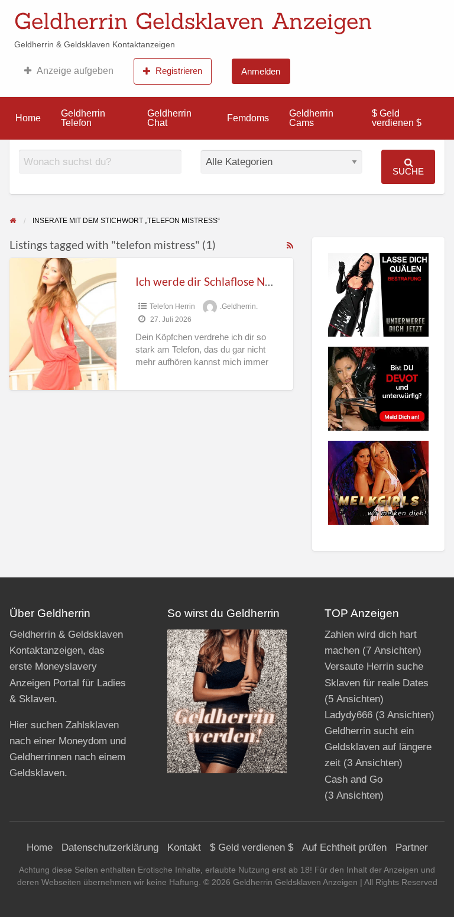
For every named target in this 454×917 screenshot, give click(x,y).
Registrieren (178, 71)
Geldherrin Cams (311, 118)
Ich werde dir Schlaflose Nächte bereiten (236, 281)
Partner (411, 847)
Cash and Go (353, 779)
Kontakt (184, 847)
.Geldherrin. (239, 306)
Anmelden (260, 71)
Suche (408, 171)
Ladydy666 (348, 715)
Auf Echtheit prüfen (344, 847)
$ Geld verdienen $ (396, 118)
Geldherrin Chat (169, 118)
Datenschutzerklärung (109, 847)
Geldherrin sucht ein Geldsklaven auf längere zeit (378, 747)
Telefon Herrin (172, 306)
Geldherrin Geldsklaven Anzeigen (193, 21)
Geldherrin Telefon (83, 118)
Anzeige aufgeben (75, 71)
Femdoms (248, 118)
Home (28, 118)
